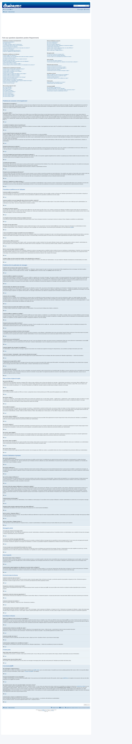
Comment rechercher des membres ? (54, 69)
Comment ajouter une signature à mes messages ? (12, 71)
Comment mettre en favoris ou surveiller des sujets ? (57, 75)
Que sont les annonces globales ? (9, 91)
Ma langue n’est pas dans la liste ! (9, 60)
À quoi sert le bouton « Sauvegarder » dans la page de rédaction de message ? (17, 80)
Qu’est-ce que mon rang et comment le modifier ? (12, 63)
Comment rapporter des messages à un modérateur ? (13, 79)
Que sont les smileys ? (7, 89)
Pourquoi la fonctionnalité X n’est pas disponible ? (56, 88)
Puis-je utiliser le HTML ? (7, 88)
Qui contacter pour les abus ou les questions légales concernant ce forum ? (61, 89)
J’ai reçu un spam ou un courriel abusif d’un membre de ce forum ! (59, 56)
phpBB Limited (36, 670)
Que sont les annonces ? (7, 92)
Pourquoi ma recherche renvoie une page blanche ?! (56, 68)
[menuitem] (11, 9)
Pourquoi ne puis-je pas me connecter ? (10, 46)
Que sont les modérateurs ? (52, 43)
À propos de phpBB (29, 671)
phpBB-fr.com (44, 710)
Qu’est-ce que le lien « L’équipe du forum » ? (55, 50)
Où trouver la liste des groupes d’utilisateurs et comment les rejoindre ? (60, 45)
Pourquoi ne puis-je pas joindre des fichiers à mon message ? (14, 77)
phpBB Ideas (65, 678)
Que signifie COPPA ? (7, 43)
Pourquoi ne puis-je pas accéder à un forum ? (11, 75)
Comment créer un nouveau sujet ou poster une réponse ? (14, 68)
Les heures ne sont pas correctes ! (9, 57)
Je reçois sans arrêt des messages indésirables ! (56, 55)
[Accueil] (12, 5)
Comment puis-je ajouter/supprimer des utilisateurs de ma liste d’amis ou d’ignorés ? (62, 61)
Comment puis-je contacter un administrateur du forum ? (57, 90)
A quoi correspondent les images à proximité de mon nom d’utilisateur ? (16, 61)
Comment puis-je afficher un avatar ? (10, 62)
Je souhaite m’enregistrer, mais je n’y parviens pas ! (12, 44)
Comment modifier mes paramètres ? (10, 55)
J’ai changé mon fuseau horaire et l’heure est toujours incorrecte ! (15, 58)
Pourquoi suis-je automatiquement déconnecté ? (12, 50)
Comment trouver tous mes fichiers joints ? (55, 83)
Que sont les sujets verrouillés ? (9, 95)
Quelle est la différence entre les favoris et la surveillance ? (58, 74)
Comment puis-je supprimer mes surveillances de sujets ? (57, 78)
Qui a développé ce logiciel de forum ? (54, 87)
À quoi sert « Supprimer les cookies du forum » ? (12, 51)
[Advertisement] (46, 25)
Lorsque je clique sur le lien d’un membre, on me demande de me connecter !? (19, 64)
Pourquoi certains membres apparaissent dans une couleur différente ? (60, 47)
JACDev (52, 710)
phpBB (71, 227)
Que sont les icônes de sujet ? (8, 96)
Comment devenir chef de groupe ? (53, 46)
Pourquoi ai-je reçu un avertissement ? (10, 78)
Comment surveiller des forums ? (53, 76)
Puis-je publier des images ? (8, 90)
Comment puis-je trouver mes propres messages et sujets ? (58, 70)
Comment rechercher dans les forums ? (54, 65)
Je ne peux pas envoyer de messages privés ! (55, 54)
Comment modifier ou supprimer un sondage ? (11, 74)
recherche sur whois (81, 686)
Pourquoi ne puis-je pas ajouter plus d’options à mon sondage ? (14, 73)
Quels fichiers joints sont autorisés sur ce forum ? (56, 82)
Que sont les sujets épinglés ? (8, 94)
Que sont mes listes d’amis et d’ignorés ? (54, 60)
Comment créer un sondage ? (8, 72)
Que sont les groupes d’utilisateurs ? (54, 44)
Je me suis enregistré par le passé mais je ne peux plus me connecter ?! (16, 47)
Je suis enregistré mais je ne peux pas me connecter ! (13, 45)
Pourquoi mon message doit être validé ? (10, 81)
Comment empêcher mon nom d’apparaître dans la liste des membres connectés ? (18, 56)
